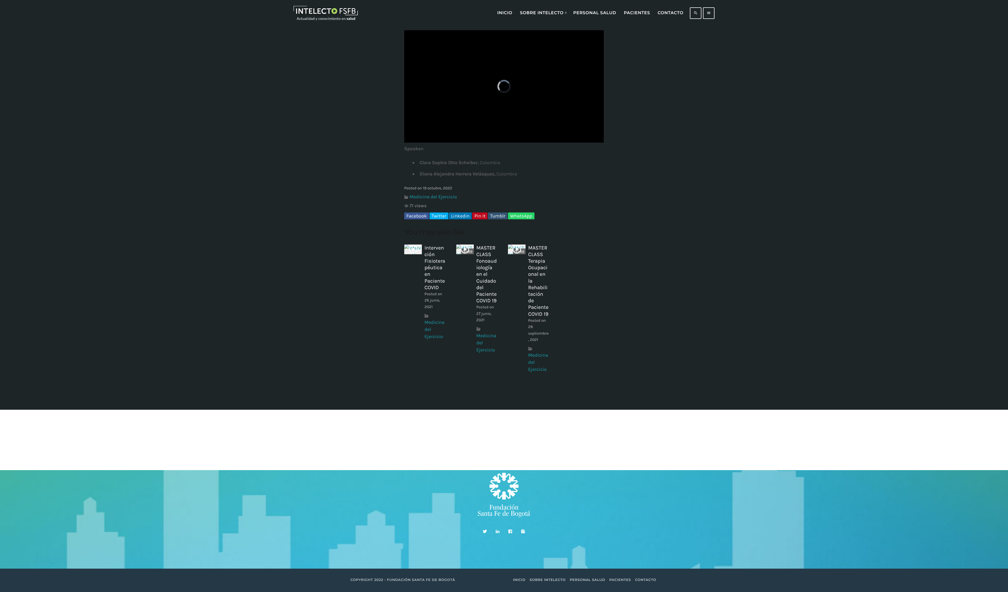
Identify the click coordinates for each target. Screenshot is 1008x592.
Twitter (439, 216)
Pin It (479, 216)
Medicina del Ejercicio (433, 197)
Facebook (416, 216)
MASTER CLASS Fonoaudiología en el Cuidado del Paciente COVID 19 (486, 274)
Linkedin (460, 216)
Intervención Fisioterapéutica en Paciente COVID (434, 267)
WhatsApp (521, 216)
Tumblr (497, 216)
